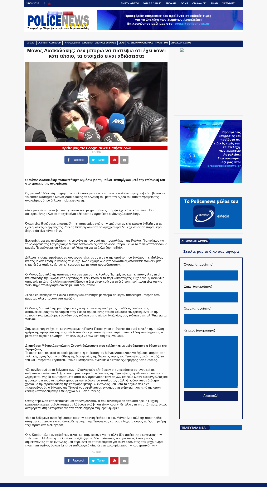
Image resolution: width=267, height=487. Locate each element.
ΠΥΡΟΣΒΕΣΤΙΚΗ (72, 43)
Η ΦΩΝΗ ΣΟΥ (161, 43)
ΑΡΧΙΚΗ (31, 43)
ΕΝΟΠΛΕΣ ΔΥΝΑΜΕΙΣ (105, 43)
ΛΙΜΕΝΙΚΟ (87, 43)
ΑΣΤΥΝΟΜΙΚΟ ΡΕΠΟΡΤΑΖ (140, 43)
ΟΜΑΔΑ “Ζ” (199, 3)
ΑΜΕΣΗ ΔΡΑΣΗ (130, 3)
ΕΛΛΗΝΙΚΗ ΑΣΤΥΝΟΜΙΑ (49, 43)
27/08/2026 (32, 3)
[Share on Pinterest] (114, 160)
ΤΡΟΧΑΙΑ (171, 3)
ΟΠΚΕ (184, 3)
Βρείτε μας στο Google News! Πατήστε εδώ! (96, 148)
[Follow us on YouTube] (49, 3)
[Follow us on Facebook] (45, 3)
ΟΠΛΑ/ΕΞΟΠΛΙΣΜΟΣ (181, 43)
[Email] (124, 160)
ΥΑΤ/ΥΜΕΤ (228, 3)
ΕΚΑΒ (122, 43)
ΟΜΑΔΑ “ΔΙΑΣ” (152, 3)
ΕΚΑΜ (214, 3)
